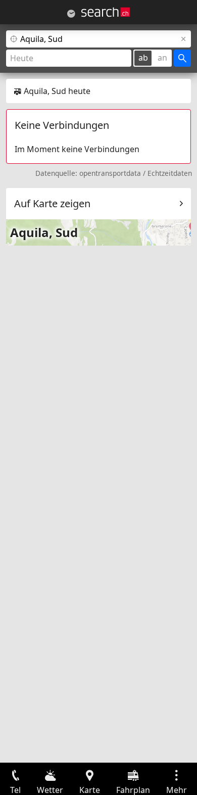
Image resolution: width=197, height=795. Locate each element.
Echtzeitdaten (169, 173)
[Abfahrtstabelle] (71, 14)
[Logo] (105, 12)
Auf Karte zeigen (52, 203)
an (162, 57)
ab (143, 57)
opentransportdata (110, 173)
